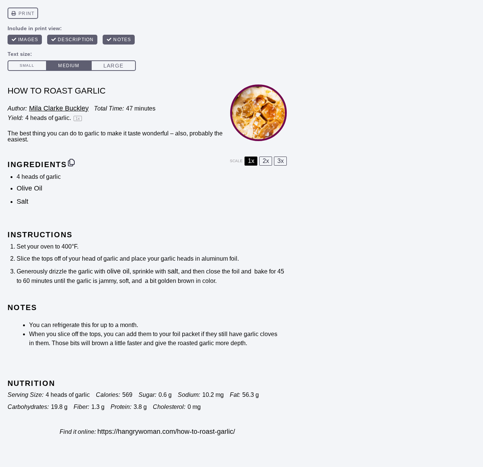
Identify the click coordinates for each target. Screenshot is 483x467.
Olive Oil (29, 188)
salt (173, 271)
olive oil (118, 271)
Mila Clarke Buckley (59, 108)
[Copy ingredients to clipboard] (71, 162)
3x (280, 161)
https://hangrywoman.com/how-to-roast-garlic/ (166, 431)
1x (251, 161)
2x (266, 161)
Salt (22, 201)
